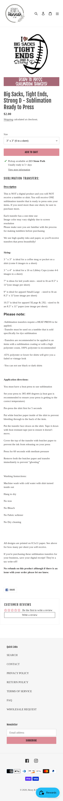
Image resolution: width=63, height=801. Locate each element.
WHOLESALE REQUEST (22, 709)
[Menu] (57, 13)
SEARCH (12, 655)
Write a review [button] (29, 614)
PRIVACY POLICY (18, 673)
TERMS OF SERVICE (19, 691)
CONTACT (13, 664)
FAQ (9, 700)
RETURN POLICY (17, 682)
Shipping (8, 119)
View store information (19, 169)
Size (6, 134)
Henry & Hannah (35, 790)
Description (10, 186)
